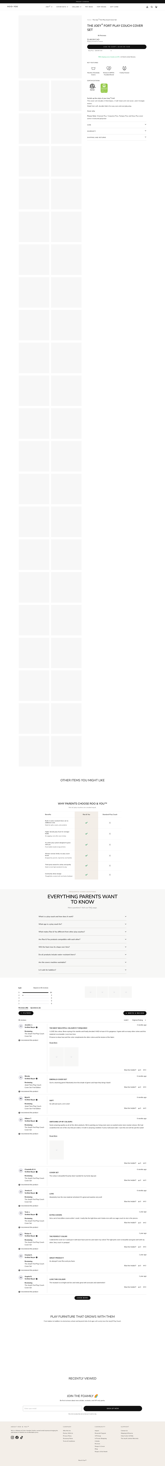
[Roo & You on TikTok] (21, 1437)
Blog (96, 1449)
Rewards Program (100, 1433)
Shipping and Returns (96, 137)
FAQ (90, 908)
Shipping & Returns (127, 1433)
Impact (97, 1431)
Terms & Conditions (69, 1441)
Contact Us (124, 1431)
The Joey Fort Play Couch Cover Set (105, 20)
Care (89, 125)
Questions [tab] (35, 1008)
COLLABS (75, 7)
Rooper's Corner (100, 1446)
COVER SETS (61, 7)
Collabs (97, 1441)
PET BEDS (89, 7)
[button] (90, 992)
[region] (108, 992)
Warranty (91, 131)
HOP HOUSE (101, 7)
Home (89, 20)
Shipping (89, 41)
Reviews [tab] (23, 1008)
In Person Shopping (101, 1438)
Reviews (97, 1444)
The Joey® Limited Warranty (129, 1438)
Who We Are (67, 1431)
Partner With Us (68, 1433)
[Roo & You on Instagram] (12, 1437)
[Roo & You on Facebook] (17, 1437)
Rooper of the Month (101, 1451)
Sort (127, 1020)
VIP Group (98, 1436)
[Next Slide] (130, 992)
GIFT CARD (114, 7)
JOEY (48, 6)
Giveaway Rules (68, 1438)
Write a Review (137, 1013)
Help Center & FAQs (127, 1436)
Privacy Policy (67, 1436)
